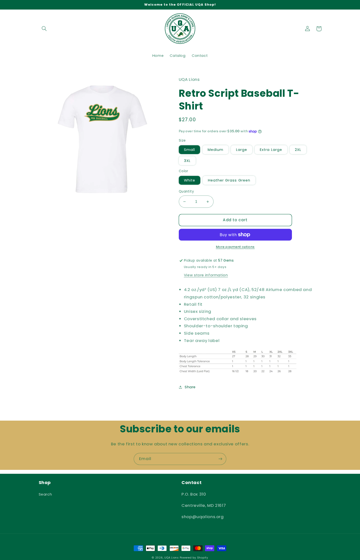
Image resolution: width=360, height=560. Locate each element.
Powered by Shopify (194, 558)
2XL (298, 149)
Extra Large (271, 149)
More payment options (235, 247)
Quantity (186, 191)
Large (241, 149)
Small (189, 149)
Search (45, 494)
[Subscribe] (220, 459)
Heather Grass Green (229, 180)
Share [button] (190, 387)
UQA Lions (171, 558)
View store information (206, 275)
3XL (187, 160)
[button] (44, 28)
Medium (215, 149)
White (189, 180)
